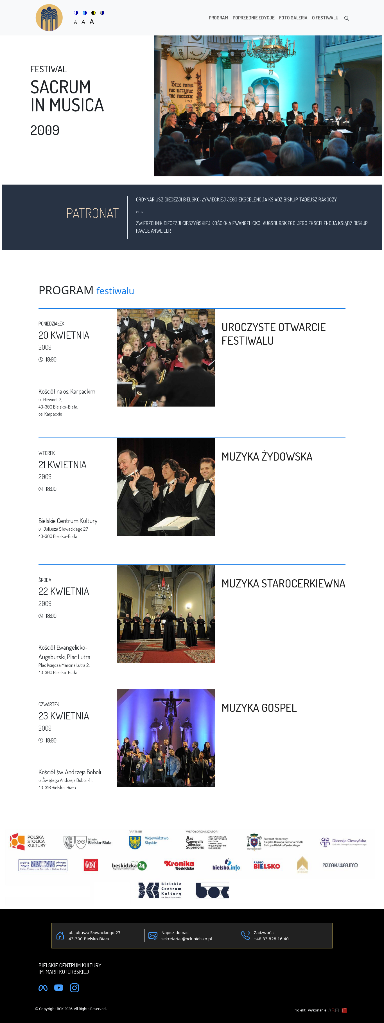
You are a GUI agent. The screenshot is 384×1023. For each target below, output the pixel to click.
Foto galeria (293, 18)
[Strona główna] (51, 18)
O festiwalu (325, 18)
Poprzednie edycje (254, 18)
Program (218, 18)
